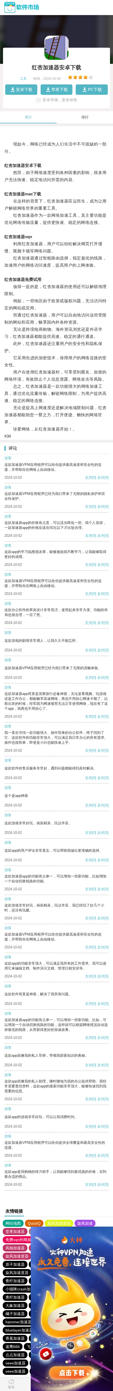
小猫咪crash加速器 (21, 1289)
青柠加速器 (15, 1281)
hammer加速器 (18, 1322)
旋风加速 (85, 1223)
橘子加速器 (15, 1314)
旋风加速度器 (58, 1223)
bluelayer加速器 (19, 1330)
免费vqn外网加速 (20, 1240)
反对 (100, 477)
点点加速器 (15, 1355)
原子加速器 (15, 1264)
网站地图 (13, 1223)
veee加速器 (15, 1363)
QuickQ (34, 1223)
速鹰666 (12, 1346)
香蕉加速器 (15, 1338)
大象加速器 (15, 1305)
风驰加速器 (15, 1248)
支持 (88, 477)
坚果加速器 (15, 1231)
